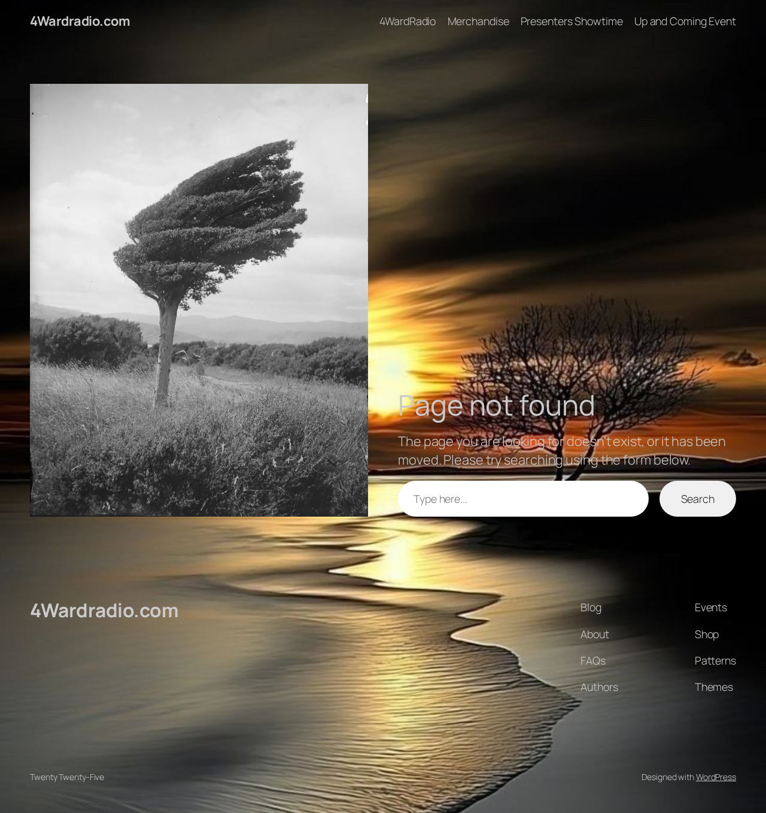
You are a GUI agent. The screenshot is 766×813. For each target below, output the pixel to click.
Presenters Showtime (572, 21)
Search (698, 499)
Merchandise (478, 21)
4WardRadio (407, 21)
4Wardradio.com (80, 21)
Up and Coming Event (685, 21)
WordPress (716, 776)
